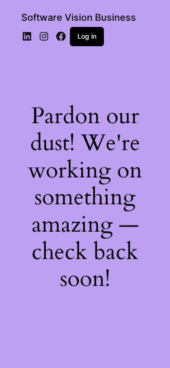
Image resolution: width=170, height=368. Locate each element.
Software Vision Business (78, 17)
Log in (86, 36)
